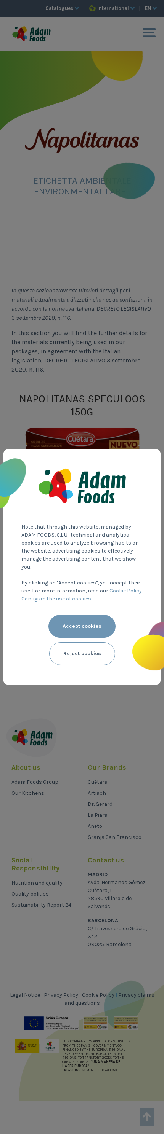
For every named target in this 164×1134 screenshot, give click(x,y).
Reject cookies (82, 653)
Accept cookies (82, 626)
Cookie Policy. (126, 591)
